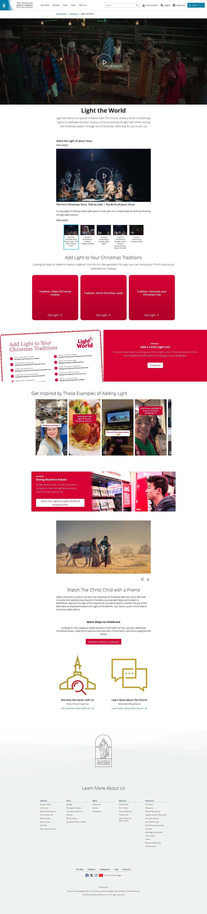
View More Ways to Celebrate (103, 641)
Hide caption (62, 145)
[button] (104, 176)
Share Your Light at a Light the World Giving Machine (60, 502)
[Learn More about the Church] (129, 674)
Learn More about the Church (129, 700)
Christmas (73, 14)
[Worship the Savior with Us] (77, 674)
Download (155, 365)
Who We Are (61, 14)
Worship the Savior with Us (77, 700)
